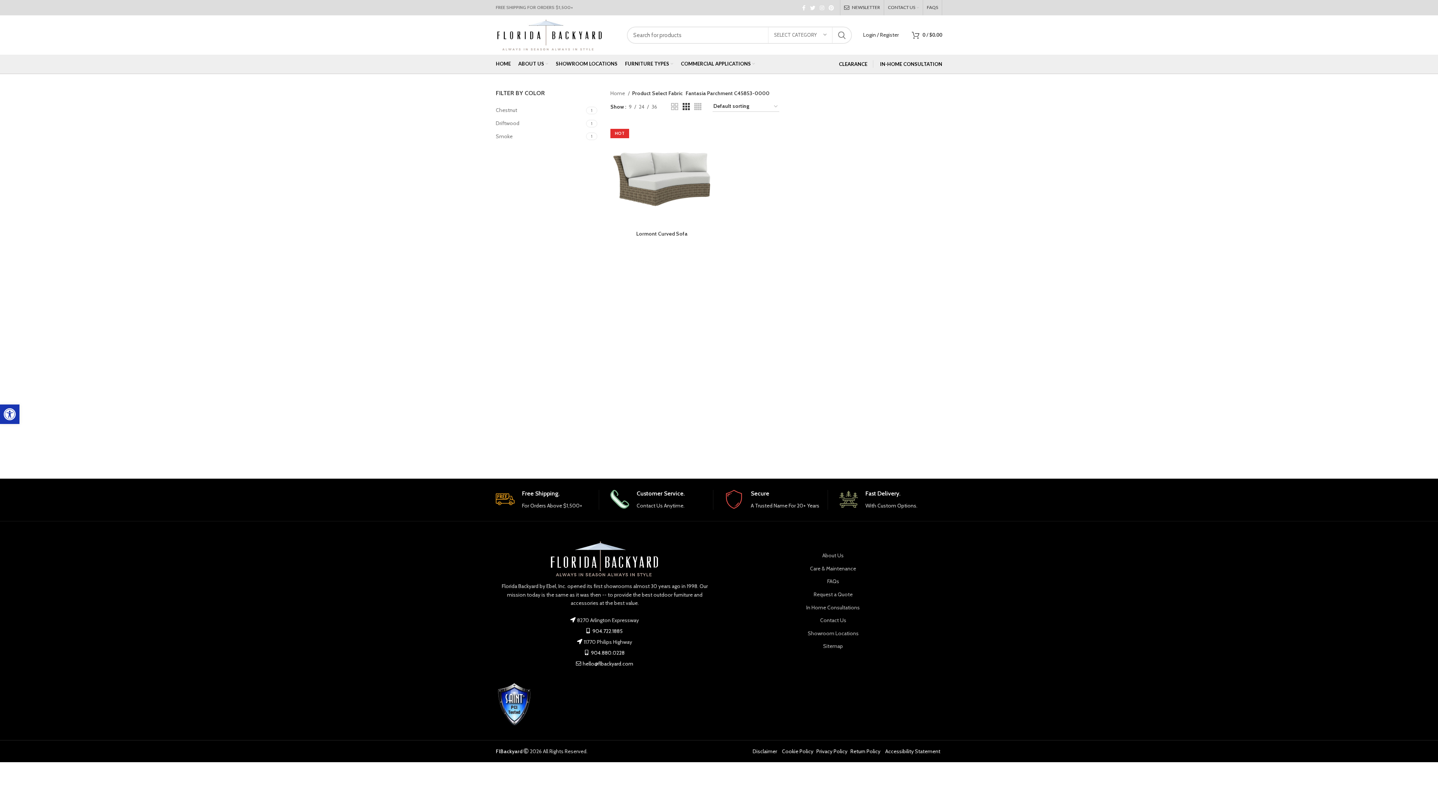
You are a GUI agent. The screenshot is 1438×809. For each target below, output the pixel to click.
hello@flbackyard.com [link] (608, 663)
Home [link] (618, 93)
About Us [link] (833, 555)
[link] (9, 414)
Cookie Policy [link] (797, 751)
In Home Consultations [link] (833, 607)
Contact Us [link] (833, 620)
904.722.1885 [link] (607, 631)
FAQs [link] (833, 581)
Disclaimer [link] (765, 751)
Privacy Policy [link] (831, 751)
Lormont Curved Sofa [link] (662, 233)
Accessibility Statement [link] (912, 751)
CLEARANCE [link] (853, 64)
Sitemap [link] (833, 646)
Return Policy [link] (865, 751)
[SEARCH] (841, 35)
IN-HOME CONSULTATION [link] (911, 64)
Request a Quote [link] (833, 594)
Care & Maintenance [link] (833, 568)
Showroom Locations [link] (833, 633)
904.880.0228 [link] (607, 652)
